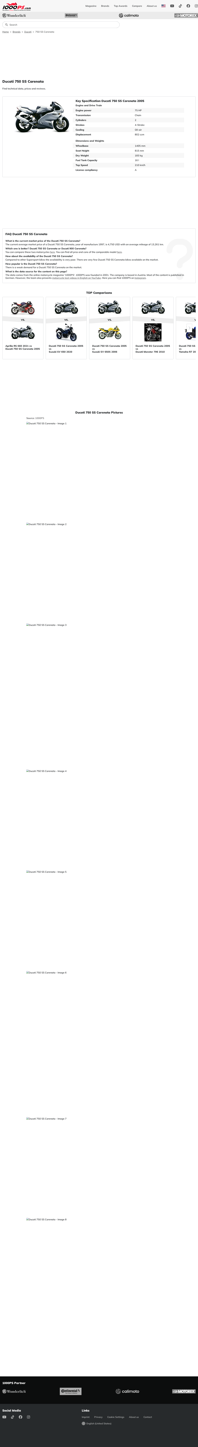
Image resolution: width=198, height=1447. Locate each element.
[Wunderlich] (14, 15)
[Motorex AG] (186, 15)
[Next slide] (189, 328)
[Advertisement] (99, 56)
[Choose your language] (163, 5)
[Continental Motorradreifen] (71, 15)
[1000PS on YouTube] (172, 6)
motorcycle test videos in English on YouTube (76, 277)
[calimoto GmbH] (129, 15)
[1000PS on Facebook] (188, 6)
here (52, 252)
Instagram (140, 277)
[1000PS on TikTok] (180, 6)
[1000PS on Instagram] (31, 1417)
